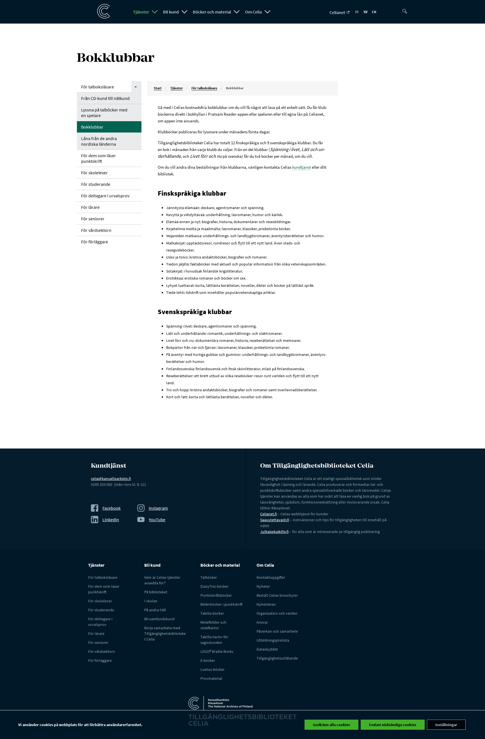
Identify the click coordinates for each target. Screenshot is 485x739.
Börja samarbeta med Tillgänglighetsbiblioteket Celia (165, 633)
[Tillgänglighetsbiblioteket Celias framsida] (101, 11)
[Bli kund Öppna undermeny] (184, 12)
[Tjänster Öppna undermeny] (154, 12)
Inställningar (446, 724)
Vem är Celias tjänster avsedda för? (162, 580)
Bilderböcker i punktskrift (221, 604)
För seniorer (92, 218)
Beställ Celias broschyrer (277, 595)
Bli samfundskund (159, 618)
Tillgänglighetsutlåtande (277, 658)
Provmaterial (211, 678)
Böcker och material (212, 12)
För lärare (90, 207)
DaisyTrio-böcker (214, 586)
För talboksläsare (97, 87)
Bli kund (171, 12)
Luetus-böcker (212, 669)
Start (158, 88)
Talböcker (208, 577)
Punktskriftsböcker (216, 595)
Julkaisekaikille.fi (274, 531)
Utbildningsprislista (273, 640)
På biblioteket (155, 591)
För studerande (95, 184)
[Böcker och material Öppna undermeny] (236, 12)
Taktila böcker (212, 613)
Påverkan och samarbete (277, 631)
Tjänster (141, 12)
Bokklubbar (92, 127)
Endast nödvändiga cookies (392, 724)
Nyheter (263, 586)
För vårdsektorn (96, 230)
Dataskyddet (267, 649)
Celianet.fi (268, 513)
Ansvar (262, 622)
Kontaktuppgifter (271, 577)
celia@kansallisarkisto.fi (111, 478)
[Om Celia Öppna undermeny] (267, 12)
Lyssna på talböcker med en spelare (104, 112)
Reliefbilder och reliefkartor (213, 625)
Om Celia (253, 12)
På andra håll (155, 609)
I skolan (150, 600)
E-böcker (207, 660)
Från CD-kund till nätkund (105, 98)
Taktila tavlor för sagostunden (214, 639)
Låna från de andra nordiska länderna (99, 141)
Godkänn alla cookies (331, 724)
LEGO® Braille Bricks (216, 651)
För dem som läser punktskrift (98, 158)
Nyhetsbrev (266, 604)
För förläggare (94, 241)
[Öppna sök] (406, 9)
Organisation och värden (277, 613)
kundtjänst (301, 167)
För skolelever (94, 172)
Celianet (338, 12)
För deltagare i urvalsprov (105, 195)
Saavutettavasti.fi (274, 519)
